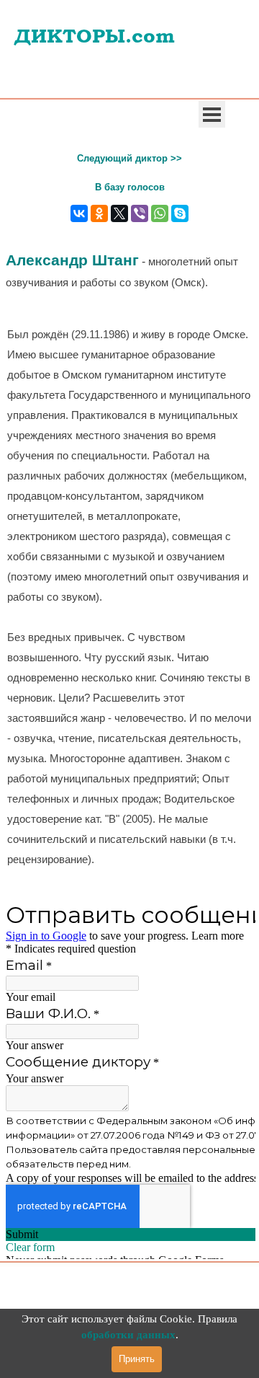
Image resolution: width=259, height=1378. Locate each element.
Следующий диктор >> (129, 158)
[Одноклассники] (99, 213)
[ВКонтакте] (79, 213)
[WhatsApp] (159, 213)
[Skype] (179, 213)
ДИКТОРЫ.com (94, 36)
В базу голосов (130, 187)
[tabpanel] (129, 157)
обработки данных (128, 1335)
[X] (119, 213)
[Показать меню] (212, 114)
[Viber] (139, 213)
